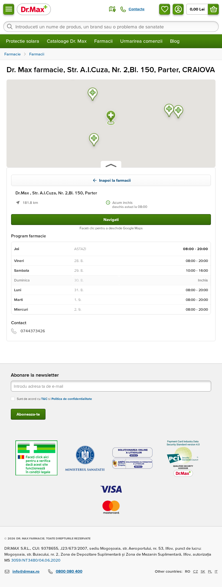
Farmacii (103, 41)
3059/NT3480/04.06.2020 (35, 560)
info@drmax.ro (26, 571)
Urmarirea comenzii (141, 41)
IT (216, 571)
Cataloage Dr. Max (67, 41)
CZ (195, 571)
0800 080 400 (69, 571)
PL (210, 571)
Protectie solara (22, 41)
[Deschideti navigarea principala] (8, 9)
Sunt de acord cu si (54, 398)
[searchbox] (111, 26)
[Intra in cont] (178, 9)
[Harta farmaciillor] (112, 9)
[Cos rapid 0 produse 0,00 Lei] (213, 9)
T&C (44, 398)
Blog (174, 41)
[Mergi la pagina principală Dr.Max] (34, 9)
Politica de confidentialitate (71, 398)
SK (203, 571)
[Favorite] (164, 9)
